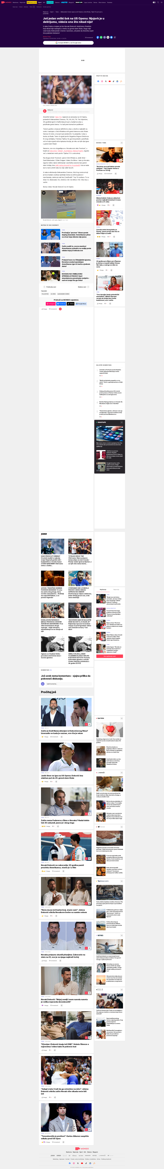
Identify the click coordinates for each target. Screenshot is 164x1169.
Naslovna (45, 12)
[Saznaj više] (121, 422)
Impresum (61, 1159)
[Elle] (65, 1156)
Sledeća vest (82, 287)
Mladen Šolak (47, 36)
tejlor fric (45, 294)
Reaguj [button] (45, 309)
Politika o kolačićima (90, 1159)
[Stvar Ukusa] (110, 1156)
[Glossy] (74, 1156)
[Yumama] (102, 1156)
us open (53, 294)
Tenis (57, 12)
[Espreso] (59, 1156)
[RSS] (121, 81)
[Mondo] (6, 2)
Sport (51, 12)
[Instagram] (102, 81)
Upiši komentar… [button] (52, 684)
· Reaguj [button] (102, 205)
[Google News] (117, 81)
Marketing (55, 1159)
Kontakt (68, 1159)
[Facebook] (98, 81)
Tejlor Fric (58, 117)
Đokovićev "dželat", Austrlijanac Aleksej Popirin (66, 151)
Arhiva (98, 1159)
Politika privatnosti (106, 1159)
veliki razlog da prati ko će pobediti (67, 165)
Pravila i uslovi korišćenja (77, 1159)
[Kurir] (53, 1156)
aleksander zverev (63, 294)
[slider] (47, 216)
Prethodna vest (51, 287)
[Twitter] (106, 81)
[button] (89, 37)
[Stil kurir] (69, 1156)
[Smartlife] (87, 1156)
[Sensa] (95, 1156)
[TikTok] (113, 81)
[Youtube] (110, 81)
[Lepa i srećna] (81, 1156)
